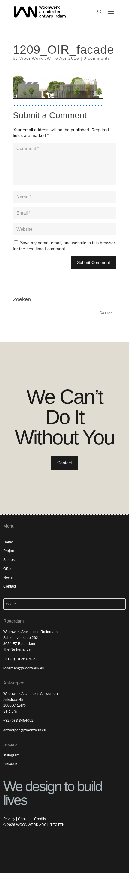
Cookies (25, 819)
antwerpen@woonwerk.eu (24, 730)
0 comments (97, 58)
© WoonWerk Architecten (34, 825)
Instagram (11, 755)
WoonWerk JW (35, 58)
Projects (9, 551)
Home (8, 542)
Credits (40, 819)
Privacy (9, 819)
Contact (64, 462)
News (8, 577)
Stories (9, 560)
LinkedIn (10, 764)
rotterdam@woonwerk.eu (23, 668)
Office (8, 569)
